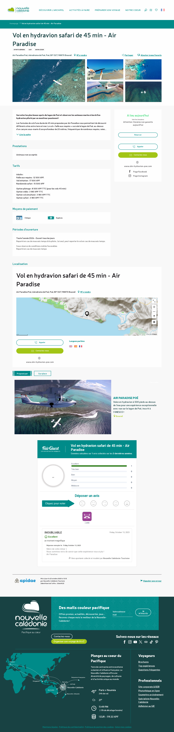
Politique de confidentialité (71, 726)
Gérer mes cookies (123, 726)
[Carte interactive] (151, 10)
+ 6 (143, 91)
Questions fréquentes (149, 669)
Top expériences (146, 665)
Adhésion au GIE (146, 705)
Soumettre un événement (150, 694)
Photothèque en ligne (149, 690)
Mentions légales (50, 726)
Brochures (143, 661)
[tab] (22, 373)
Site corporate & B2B (148, 686)
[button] (146, 10)
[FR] (163, 9)
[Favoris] (156, 10)
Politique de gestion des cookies (99, 726)
